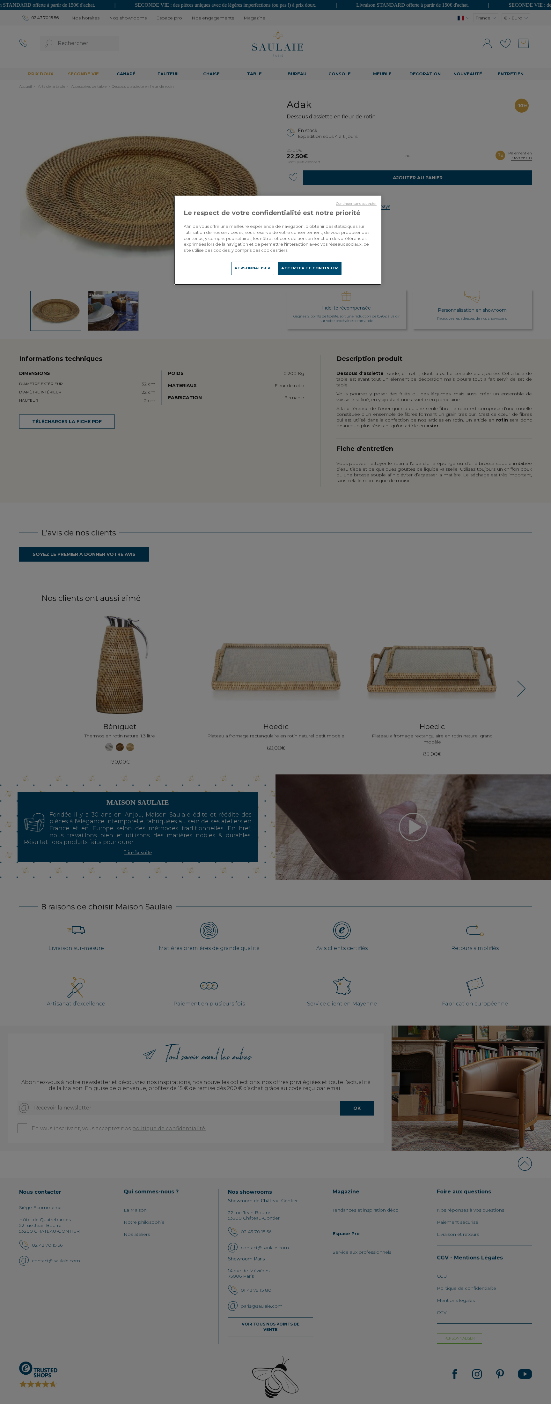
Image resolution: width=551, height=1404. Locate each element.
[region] (277, 240)
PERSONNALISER (252, 268)
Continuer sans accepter (356, 204)
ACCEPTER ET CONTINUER (309, 268)
